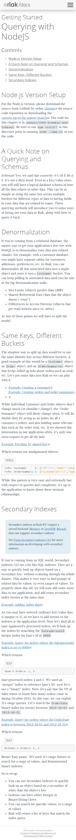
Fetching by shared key (24, 444)
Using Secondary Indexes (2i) (32, 540)
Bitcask (61, 529)
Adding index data (20, 604)
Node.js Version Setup (25, 59)
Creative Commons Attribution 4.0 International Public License (38, 834)
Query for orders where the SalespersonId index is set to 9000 (37, 645)
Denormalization (20, 69)
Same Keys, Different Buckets (30, 75)
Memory (35, 529)
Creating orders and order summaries (41, 392)
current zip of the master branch (24, 118)
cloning (49, 108)
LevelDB (50, 529)
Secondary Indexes (29, 508)
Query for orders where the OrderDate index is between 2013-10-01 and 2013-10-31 (35, 722)
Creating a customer (29, 387)
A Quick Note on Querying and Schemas (38, 64)
